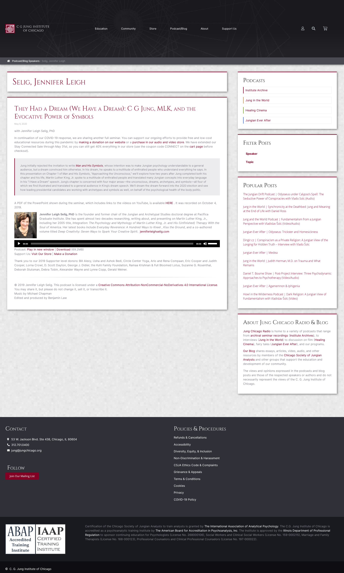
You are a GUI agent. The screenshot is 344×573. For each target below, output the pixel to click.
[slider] (213, 243)
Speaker (251, 153)
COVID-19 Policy (185, 499)
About (204, 28)
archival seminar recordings (269, 335)
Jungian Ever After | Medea (260, 253)
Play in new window (40, 249)
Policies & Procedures (200, 429)
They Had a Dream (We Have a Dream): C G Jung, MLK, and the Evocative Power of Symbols (105, 112)
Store (152, 28)
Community (128, 28)
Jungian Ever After (258, 120)
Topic (250, 162)
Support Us (229, 28)
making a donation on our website (102, 142)
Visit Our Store (41, 254)
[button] (287, 154)
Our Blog (249, 351)
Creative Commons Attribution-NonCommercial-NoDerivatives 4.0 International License (157, 285)
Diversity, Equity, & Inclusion (193, 451)
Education (101, 28)
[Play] (19, 243)
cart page (196, 146)
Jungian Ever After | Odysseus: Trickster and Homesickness (280, 232)
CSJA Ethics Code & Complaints (196, 465)
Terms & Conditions (187, 479)
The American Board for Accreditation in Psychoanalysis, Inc (196, 530)
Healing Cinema (256, 110)
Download (63, 249)
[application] (117, 243)
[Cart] (325, 28)
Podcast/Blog (178, 28)
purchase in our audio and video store (158, 142)
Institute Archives (301, 335)
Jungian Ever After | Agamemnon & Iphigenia (271, 286)
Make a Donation (65, 254)
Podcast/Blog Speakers (25, 61)
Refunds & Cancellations (190, 437)
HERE (169, 203)
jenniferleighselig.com (154, 231)
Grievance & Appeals (188, 472)
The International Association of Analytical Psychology (241, 526)
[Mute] (205, 243)
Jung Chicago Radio (257, 331)
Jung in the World (257, 100)
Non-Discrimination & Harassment (197, 458)
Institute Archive (256, 90)
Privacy (179, 492)
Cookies (179, 485)
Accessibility (182, 444)
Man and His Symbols (89, 165)
